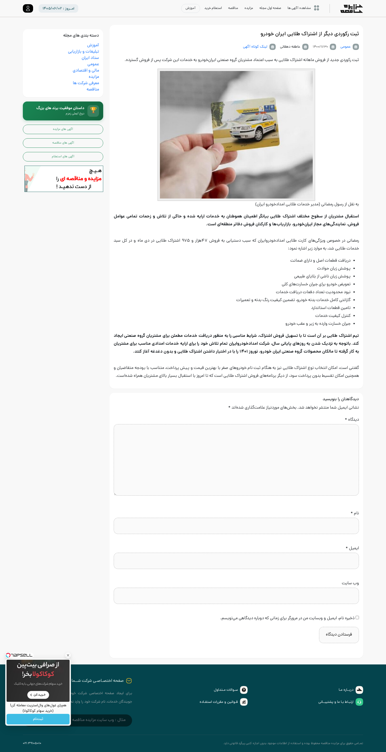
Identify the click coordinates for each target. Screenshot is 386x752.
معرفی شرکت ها (86, 83)
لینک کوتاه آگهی (255, 47)
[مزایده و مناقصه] (63, 179)
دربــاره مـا (346, 690)
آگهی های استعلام (63, 156)
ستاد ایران (90, 58)
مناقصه (93, 90)
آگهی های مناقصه (63, 143)
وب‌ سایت (350, 584)
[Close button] (68, 655)
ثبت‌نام (38, 719)
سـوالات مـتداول (226, 690)
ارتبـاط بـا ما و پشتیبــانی (335, 702)
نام (355, 514)
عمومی (345, 47)
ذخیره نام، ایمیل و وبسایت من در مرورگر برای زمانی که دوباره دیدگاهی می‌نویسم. (287, 619)
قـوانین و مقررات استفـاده (219, 702)
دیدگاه (352, 420)
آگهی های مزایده (63, 129)
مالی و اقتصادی (86, 71)
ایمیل (352, 549)
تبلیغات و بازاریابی (83, 52)
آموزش (93, 46)
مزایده (94, 77)
